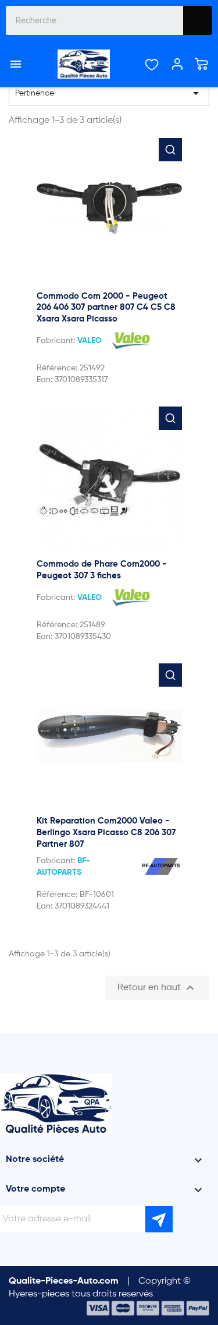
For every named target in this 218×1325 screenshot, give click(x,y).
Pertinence (109, 93)
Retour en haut (157, 988)
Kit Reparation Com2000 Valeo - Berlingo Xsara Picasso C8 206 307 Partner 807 (106, 833)
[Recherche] (197, 20)
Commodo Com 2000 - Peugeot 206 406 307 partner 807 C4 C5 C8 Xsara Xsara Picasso (106, 308)
